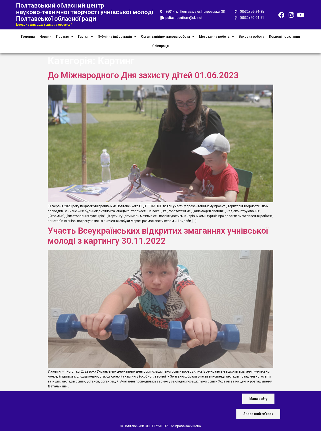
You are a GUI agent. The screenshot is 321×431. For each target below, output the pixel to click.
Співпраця (160, 46)
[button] (258, 399)
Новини (45, 36)
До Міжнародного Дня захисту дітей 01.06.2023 (143, 75)
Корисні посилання (284, 36)
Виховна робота (251, 36)
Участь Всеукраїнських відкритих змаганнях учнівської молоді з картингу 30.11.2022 (158, 236)
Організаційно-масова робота (165, 36)
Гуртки (83, 36)
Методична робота (214, 36)
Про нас (62, 36)
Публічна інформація (115, 36)
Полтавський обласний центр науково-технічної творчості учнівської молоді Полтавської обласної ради (84, 12)
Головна (28, 36)
